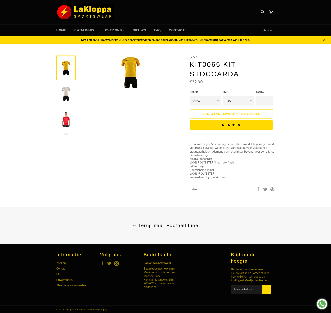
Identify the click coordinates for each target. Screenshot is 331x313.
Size (225, 92)
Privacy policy (64, 279)
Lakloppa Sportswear (75, 309)
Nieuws (139, 30)
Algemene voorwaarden (71, 285)
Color (194, 92)
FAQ (157, 30)
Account (269, 30)
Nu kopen (231, 125)
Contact (177, 30)
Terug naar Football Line (167, 225)
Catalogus (84, 30)
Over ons (113, 30)
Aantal (260, 92)
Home (61, 30)
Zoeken (61, 263)
